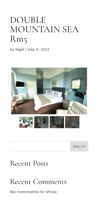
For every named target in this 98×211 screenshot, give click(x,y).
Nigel (19, 49)
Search (79, 146)
